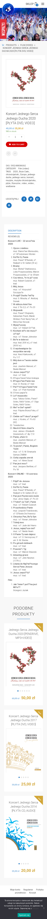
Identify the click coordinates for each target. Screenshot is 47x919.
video (24, 183)
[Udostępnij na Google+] (37, 199)
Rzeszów (16, 183)
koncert (30, 177)
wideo (31, 183)
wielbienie (10, 186)
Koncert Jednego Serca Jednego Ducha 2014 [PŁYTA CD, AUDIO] (23, 806)
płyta (8, 183)
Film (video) (23, 168)
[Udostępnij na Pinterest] (9, 205)
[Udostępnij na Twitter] (30, 199)
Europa (23, 174)
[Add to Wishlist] (8, 153)
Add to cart (18, 144)
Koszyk (32, 892)
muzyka (9, 180)
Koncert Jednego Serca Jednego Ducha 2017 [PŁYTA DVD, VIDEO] (23, 720)
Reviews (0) (14, 236)
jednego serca (19, 177)
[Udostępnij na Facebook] (24, 199)
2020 (15, 171)
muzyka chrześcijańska (24, 180)
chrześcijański (12, 174)
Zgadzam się (24, 915)
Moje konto (15, 889)
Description (14, 230)
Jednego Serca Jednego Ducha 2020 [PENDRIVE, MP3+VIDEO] (24, 634)
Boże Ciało (24, 171)
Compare (15, 153)
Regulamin (28, 889)
